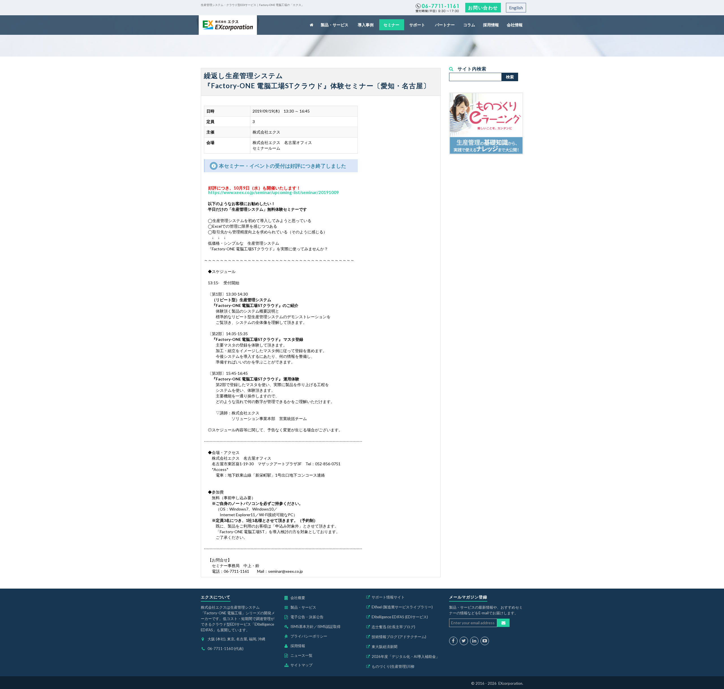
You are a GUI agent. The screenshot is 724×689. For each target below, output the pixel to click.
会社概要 (297, 597)
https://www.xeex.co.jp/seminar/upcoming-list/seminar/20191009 (273, 192)
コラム (469, 24)
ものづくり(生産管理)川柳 (393, 666)
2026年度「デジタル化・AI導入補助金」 (405, 656)
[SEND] (503, 623)
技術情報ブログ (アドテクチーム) (399, 636)
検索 (510, 76)
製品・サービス (335, 24)
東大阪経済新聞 (384, 646)
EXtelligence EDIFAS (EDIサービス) (400, 617)
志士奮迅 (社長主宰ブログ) (393, 627)
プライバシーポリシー (308, 636)
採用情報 (491, 24)
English (516, 7)
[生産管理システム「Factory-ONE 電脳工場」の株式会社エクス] (228, 25)
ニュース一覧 (301, 655)
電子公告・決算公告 (307, 617)
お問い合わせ (483, 7)
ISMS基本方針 (302, 626)
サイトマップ (301, 665)
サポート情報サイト (388, 597)
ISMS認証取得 (329, 626)
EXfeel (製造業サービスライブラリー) (402, 607)
